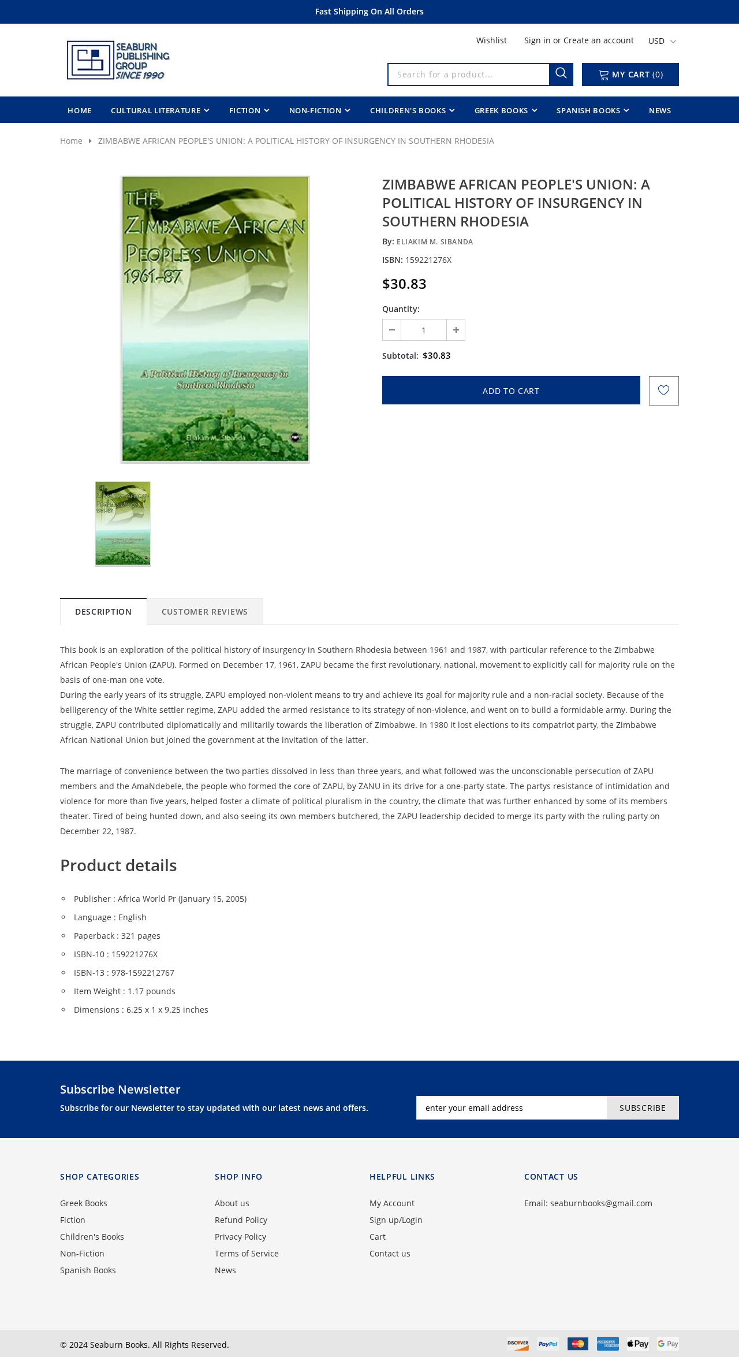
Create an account (598, 40)
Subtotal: (400, 355)
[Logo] (117, 57)
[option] (215, 319)
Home (71, 140)
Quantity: (401, 308)
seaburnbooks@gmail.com (601, 1203)
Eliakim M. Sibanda (435, 242)
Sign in (538, 40)
